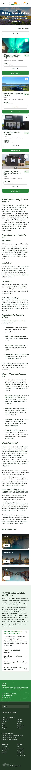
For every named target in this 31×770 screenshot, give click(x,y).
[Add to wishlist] (26, 40)
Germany (20, 719)
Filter (16, 33)
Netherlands (5, 719)
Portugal (19, 728)
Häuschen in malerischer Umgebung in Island (12, 56)
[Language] (27, 3)
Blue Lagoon (9, 397)
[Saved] (23, 3)
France (4, 721)
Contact (4, 751)
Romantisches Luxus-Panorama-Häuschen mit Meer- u (12, 174)
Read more (15, 68)
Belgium (4, 728)
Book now (14, 73)
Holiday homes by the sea (10, 739)
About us (4, 746)
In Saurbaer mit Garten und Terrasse (13, 95)
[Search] (8, 3)
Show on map (16, 766)
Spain (3, 726)
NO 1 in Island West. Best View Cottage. (12, 134)
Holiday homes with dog (9, 737)
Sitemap (4, 753)
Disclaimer (20, 749)
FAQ (18, 746)
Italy (3, 724)
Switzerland (20, 726)
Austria (19, 724)
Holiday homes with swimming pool (12, 735)
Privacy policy (21, 755)
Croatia (19, 721)
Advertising (5, 749)
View (6, 545)
